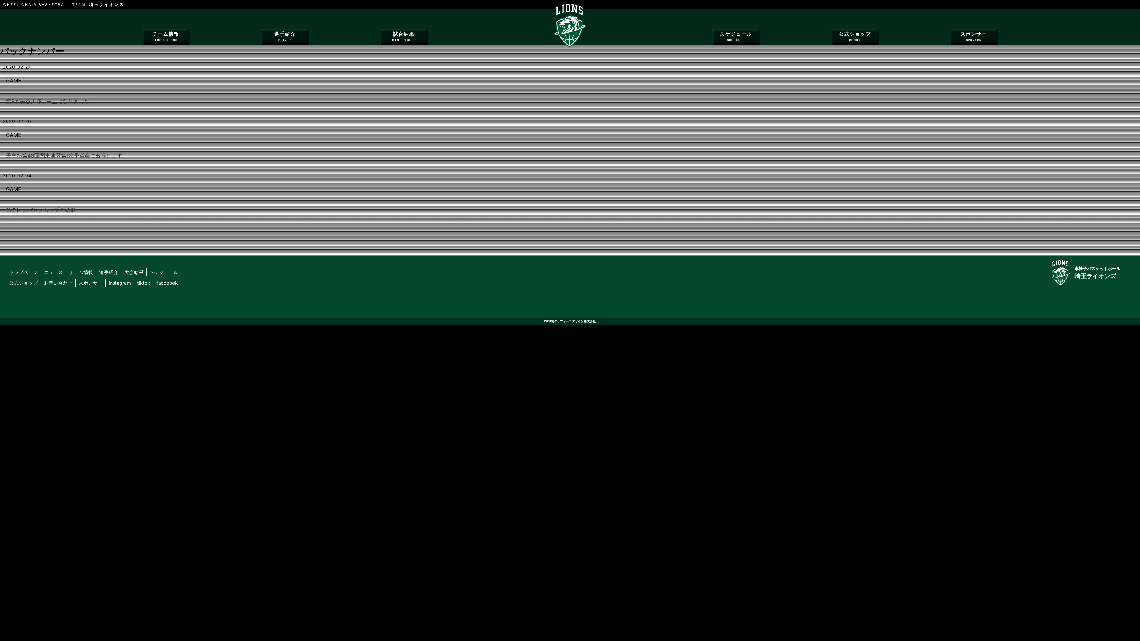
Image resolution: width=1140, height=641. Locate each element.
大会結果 (133, 272)
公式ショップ (855, 36)
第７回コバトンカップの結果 (40, 210)
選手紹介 (285, 36)
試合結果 (404, 36)
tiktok (143, 283)
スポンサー (973, 36)
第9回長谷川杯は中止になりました (47, 101)
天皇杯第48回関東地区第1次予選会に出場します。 (66, 156)
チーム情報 (166, 36)
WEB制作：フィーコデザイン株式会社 (570, 321)
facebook (167, 283)
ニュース (53, 272)
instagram (120, 283)
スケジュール (736, 36)
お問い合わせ (58, 283)
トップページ (23, 272)
